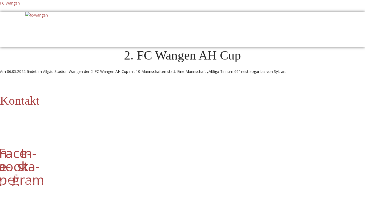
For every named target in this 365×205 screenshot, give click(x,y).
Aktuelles (50, 28)
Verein (80, 28)
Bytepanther (86, 182)
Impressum (11, 182)
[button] (52, 28)
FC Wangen (10, 3)
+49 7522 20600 (45, 116)
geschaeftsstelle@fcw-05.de (37, 122)
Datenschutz (39, 182)
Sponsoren (167, 28)
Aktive (105, 28)
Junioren (134, 28)
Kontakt (20, 100)
